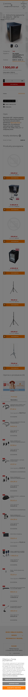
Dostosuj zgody (14, 683)
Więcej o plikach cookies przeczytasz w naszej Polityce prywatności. (13, 675)
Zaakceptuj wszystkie (14, 687)
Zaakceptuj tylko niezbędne (14, 679)
